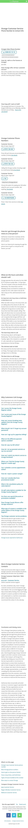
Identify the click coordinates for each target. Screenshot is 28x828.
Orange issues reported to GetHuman (12, 538)
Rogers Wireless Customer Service (11, 790)
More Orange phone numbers (9, 769)
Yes (17, 804)
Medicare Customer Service (9, 792)
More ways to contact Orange (9, 780)
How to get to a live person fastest (10, 772)
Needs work (22, 804)
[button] (26, 1)
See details (14, 155)
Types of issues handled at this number (12, 777)
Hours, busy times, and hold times (11, 775)
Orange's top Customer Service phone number (12, 766)
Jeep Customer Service (7, 787)
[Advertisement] (14, 90)
